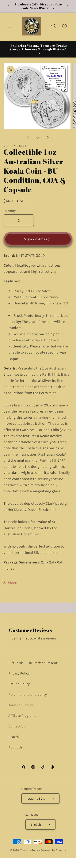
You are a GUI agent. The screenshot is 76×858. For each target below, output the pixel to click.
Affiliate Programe (22, 715)
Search (13, 737)
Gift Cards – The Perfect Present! (33, 663)
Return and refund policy (27, 694)
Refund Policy (19, 684)
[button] (9, 26)
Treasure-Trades (30, 850)
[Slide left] (28, 137)
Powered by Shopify (53, 850)
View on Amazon (38, 239)
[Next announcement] (67, 6)
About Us (15, 747)
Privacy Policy (19, 673)
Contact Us (16, 726)
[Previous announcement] (8, 6)
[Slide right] (48, 137)
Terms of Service (21, 705)
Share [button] (12, 582)
